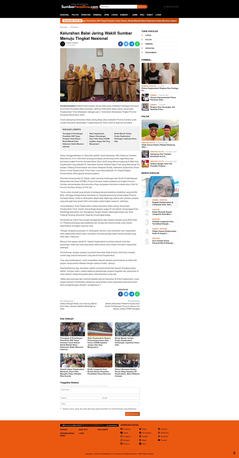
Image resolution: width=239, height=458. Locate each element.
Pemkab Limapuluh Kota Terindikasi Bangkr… (162, 222)
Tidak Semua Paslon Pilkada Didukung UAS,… (158, 146)
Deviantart (164, 436)
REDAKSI (63, 429)
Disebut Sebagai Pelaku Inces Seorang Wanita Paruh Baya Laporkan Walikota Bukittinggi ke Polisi (78, 305)
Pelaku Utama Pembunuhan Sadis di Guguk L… (164, 232)
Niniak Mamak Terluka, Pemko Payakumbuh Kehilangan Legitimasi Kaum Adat (125, 137)
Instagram (126, 436)
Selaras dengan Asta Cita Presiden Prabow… (161, 164)
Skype (144, 440)
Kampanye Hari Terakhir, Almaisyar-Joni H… (161, 155)
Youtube (164, 440)
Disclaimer (103, 429)
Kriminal (149, 44)
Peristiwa (149, 48)
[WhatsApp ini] (137, 43)
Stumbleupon (146, 433)
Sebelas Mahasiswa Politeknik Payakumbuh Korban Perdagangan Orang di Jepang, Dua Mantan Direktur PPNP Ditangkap (122, 305)
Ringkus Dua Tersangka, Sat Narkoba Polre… (162, 108)
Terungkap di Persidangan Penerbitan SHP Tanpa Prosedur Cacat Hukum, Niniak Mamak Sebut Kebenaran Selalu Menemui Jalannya (101, 21)
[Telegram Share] (131, 43)
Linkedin (145, 436)
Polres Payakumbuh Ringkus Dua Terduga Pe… (160, 89)
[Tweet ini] (126, 43)
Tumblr (125, 433)
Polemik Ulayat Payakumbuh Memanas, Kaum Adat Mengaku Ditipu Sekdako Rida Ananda (72, 372)
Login (81, 433)
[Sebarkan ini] (120, 43)
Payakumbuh (150, 52)
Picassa (126, 444)
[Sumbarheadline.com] (79, 6)
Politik (148, 39)
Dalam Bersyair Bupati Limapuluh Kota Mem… (162, 213)
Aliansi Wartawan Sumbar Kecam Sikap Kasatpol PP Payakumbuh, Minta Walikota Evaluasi (127, 372)
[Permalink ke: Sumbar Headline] (62, 43)
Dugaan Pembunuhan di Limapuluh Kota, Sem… (162, 203)
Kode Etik (83, 429)
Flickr (144, 444)
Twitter (144, 429)
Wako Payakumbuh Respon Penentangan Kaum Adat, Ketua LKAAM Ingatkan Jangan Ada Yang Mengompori (99, 138)
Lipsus (148, 35)
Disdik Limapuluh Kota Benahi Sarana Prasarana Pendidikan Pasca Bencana (99, 371)
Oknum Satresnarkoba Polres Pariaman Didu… (163, 98)
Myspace (126, 440)
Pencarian (142, 6)
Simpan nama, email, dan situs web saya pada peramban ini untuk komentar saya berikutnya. (100, 408)
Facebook (126, 429)
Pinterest (164, 429)
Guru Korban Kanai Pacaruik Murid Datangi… (163, 242)
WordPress (165, 433)
